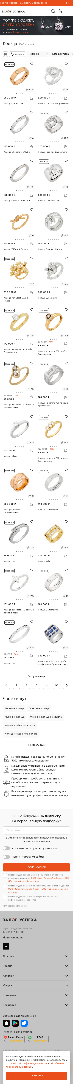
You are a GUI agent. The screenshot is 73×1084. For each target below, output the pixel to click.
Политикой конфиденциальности (27, 1063)
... (47, 685)
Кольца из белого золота (20, 725)
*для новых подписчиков (15, 906)
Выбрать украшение (19, 2)
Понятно (36, 1075)
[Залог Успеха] (13, 11)
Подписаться (36, 867)
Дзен (6, 946)
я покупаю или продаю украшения (35, 848)
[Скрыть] (69, 3)
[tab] (16, 93)
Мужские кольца (14, 717)
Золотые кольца (14, 708)
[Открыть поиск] (53, 11)
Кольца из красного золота (21, 734)
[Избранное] (32, 63)
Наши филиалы (13, 937)
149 (56, 685)
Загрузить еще (36, 676)
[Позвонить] (60, 10)
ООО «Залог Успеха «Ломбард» (46, 878)
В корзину (31, 98)
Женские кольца (39, 708)
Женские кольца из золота (46, 717)
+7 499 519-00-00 (13, 932)
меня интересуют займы (28, 856)
